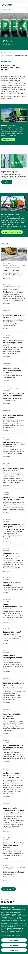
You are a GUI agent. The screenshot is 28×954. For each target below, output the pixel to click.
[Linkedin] (11, 902)
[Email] (2, 902)
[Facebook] (8, 902)
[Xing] (14, 902)
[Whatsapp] (5, 902)
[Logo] (7, 5)
